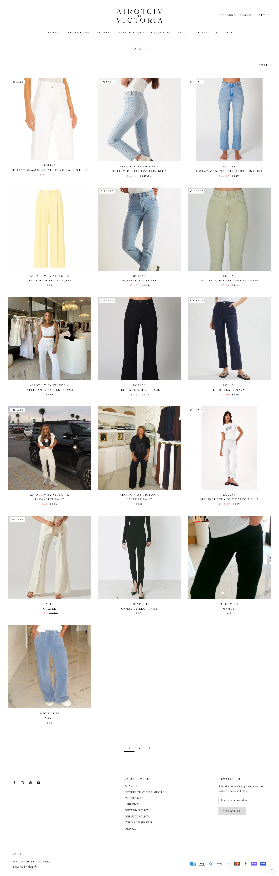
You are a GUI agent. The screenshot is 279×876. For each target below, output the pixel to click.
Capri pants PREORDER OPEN (50, 390)
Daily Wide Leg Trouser (50, 280)
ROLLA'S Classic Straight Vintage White (49, 170)
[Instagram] (22, 782)
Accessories (79, 32)
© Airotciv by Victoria (31, 861)
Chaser (49, 608)
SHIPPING (132, 804)
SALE (228, 32)
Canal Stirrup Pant (139, 608)
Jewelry (53, 32)
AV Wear (104, 32)
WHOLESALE (134, 798)
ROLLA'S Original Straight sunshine (229, 171)
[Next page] (150, 748)
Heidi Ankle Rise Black (139, 390)
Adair (50, 718)
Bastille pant (139, 499)
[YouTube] (38, 782)
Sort (264, 65)
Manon (229, 608)
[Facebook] (14, 782)
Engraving (161, 32)
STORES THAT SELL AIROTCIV (146, 792)
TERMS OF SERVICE (139, 822)
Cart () (264, 15)
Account (228, 15)
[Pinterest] (30, 782)
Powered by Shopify (25, 867)
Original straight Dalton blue (229, 499)
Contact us (207, 32)
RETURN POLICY (137, 810)
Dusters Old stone (139, 280)
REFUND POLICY (137, 816)
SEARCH (131, 786)
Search (245, 15)
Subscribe (232, 811)
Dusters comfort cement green (229, 280)
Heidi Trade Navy (229, 390)
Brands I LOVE (131, 32)
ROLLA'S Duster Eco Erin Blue (139, 171)
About (183, 32)
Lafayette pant (49, 499)
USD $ (17, 854)
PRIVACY (131, 829)
